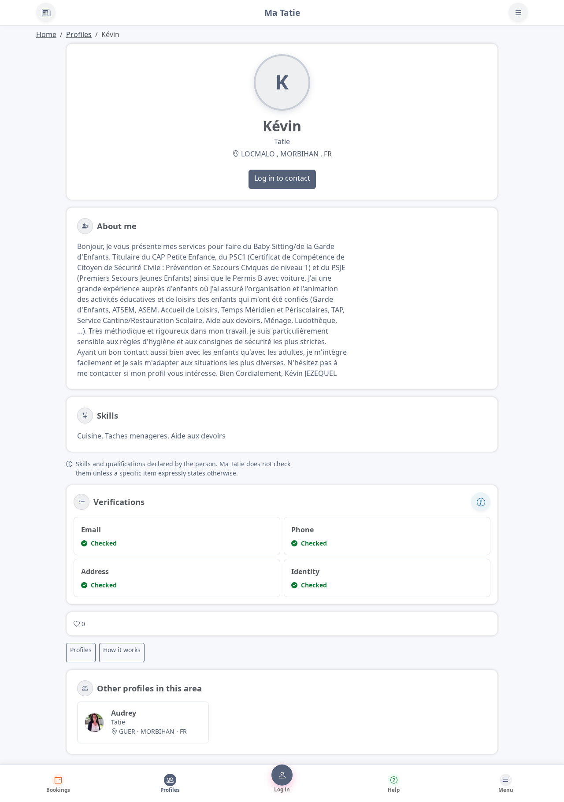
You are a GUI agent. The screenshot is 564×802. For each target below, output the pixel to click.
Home (46, 34)
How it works (122, 650)
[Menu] (518, 12)
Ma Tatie (282, 12)
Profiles (79, 34)
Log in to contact (282, 178)
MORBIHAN (299, 154)
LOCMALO (258, 154)
